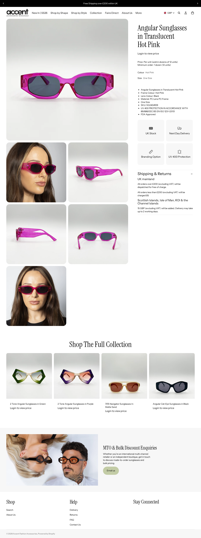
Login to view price (148, 53)
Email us (111, 470)
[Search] (179, 12)
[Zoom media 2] (36, 172)
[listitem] (138, 13)
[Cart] (192, 12)
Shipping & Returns (154, 173)
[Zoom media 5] (98, 234)
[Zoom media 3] (98, 172)
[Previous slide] (3, 3)
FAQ (72, 519)
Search (9, 510)
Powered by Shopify (46, 534)
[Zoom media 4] (36, 234)
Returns (74, 515)
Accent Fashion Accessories (25, 534)
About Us (11, 515)
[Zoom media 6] (36, 296)
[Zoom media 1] (67, 80)
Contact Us (75, 524)
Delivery (74, 510)
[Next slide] (197, 3)
